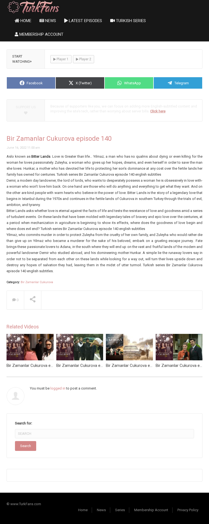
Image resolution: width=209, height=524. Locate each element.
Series (120, 510)
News (50, 20)
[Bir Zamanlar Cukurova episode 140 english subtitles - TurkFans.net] (33, 7)
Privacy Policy (187, 510)
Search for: (23, 423)
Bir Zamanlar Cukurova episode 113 (138, 365)
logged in (57, 388)
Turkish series (130, 20)
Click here (157, 111)
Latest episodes (85, 20)
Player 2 (84, 59)
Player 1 (62, 59)
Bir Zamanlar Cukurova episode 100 (38, 365)
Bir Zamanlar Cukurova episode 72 (87, 365)
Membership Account (40, 34)
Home (25, 20)
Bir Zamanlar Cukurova (37, 282)
